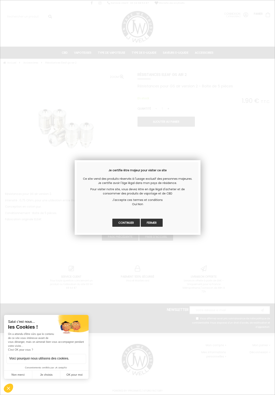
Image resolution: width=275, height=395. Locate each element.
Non (140, 204)
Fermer (152, 223)
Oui (134, 204)
